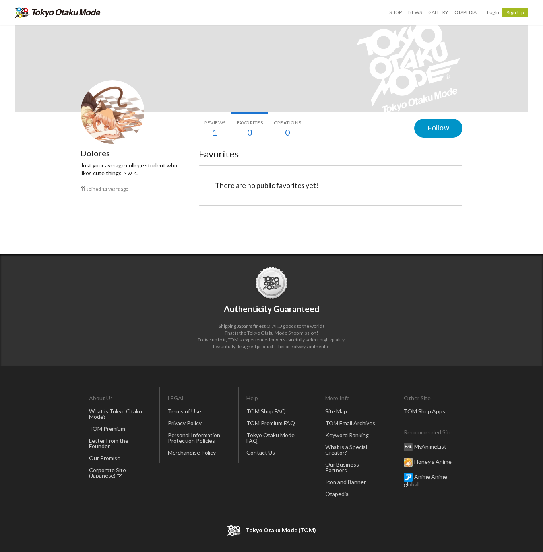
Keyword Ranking (347, 435)
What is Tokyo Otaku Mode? (115, 414)
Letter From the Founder (108, 443)
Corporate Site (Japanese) (107, 473)
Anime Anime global (425, 480)
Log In (493, 12)
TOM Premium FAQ (270, 423)
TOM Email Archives (350, 423)
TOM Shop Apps (424, 411)
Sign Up (515, 12)
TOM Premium (107, 428)
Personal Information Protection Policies (194, 438)
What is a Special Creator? (346, 450)
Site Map (336, 411)
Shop (395, 12)
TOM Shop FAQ (266, 411)
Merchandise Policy (192, 452)
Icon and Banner (345, 481)
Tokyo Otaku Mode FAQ (270, 438)
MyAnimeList (430, 446)
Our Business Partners (342, 467)
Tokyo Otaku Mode (58, 12)
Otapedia (465, 12)
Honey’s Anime (433, 461)
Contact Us (260, 452)
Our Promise (104, 458)
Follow (438, 128)
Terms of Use (184, 411)
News (415, 12)
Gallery (438, 12)
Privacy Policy (185, 423)
